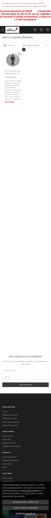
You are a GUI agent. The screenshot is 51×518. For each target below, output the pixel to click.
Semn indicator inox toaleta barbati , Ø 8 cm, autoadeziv (13, 72)
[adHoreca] (13, 30)
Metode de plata (9, 443)
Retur (4, 412)
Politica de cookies (29, 490)
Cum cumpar (7, 436)
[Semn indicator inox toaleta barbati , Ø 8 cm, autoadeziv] (13, 60)
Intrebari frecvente (10, 460)
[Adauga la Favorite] (19, 54)
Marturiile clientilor (11, 422)
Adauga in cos (24, 49)
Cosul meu (6, 439)
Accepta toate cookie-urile (25, 502)
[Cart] (47, 29)
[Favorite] (41, 29)
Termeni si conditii (9, 415)
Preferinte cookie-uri (25, 513)
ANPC (4, 467)
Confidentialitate (9, 418)
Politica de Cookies (10, 425)
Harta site (6, 464)
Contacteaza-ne (9, 457)
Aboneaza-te (25, 385)
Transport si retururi (11, 446)
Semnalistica (10, 77)
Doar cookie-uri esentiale (25, 508)
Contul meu (7, 478)
